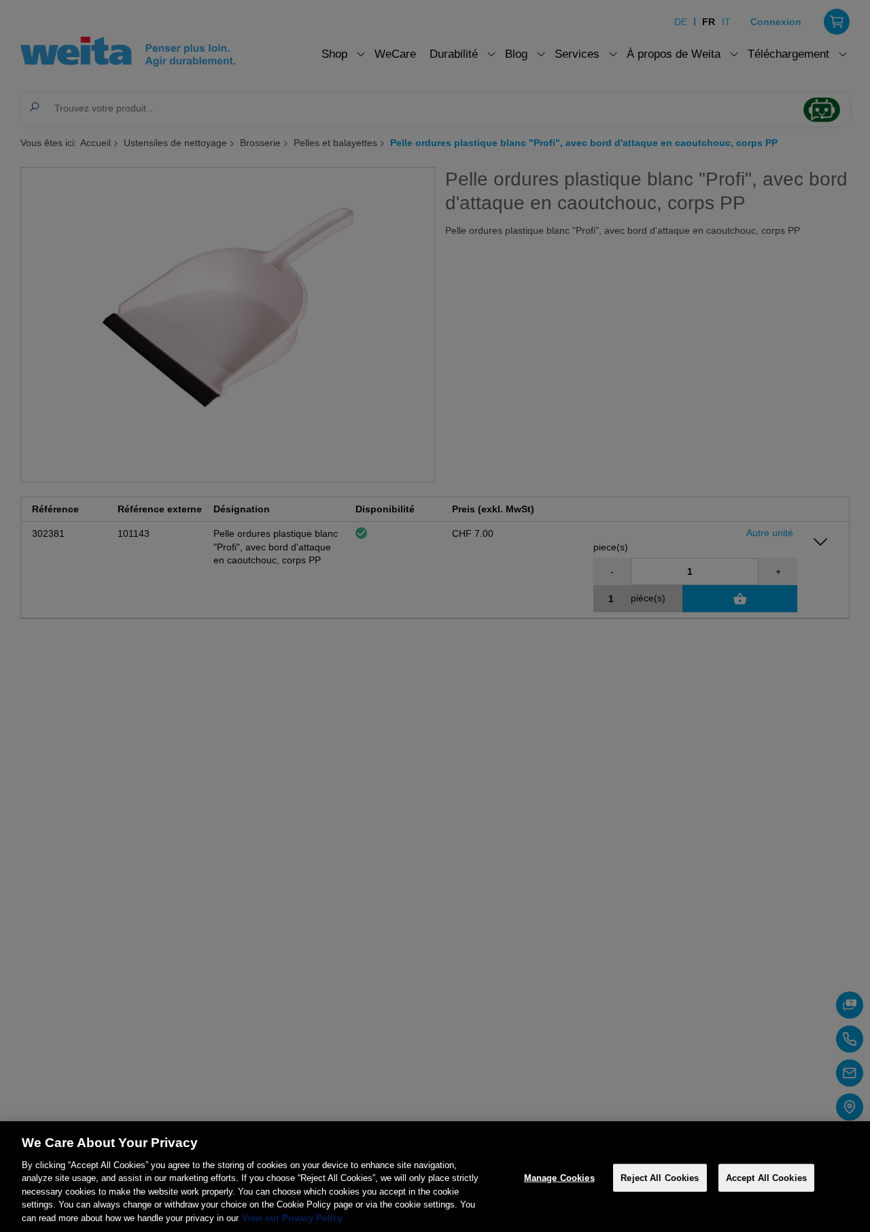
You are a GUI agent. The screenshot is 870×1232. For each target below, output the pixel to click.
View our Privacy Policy (292, 1218)
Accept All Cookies (766, 1177)
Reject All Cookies (660, 1177)
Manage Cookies (559, 1177)
